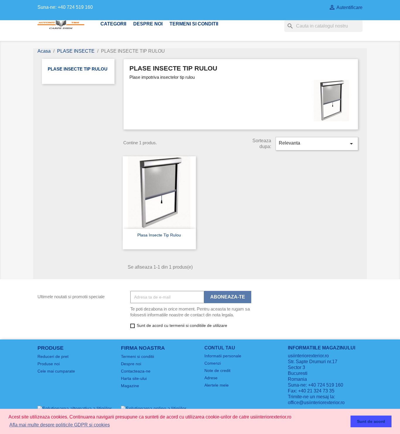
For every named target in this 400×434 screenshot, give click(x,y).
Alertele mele (216, 385)
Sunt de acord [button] (371, 421)
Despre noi (148, 23)
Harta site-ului (134, 378)
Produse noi (48, 363)
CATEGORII (113, 23)
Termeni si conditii (194, 23)
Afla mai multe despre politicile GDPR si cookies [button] (59, 424)
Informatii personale (222, 356)
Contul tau (219, 347)
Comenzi (212, 363)
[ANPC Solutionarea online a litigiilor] (153, 408)
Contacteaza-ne (136, 371)
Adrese (211, 377)
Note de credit (217, 370)
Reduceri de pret (53, 356)
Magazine (130, 385)
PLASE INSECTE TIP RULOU (77, 68)
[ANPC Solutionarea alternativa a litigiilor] (74, 408)
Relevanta (317, 143)
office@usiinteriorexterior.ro (316, 402)
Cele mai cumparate (56, 371)
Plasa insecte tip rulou (159, 235)
